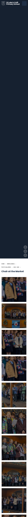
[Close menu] (24, 3)
